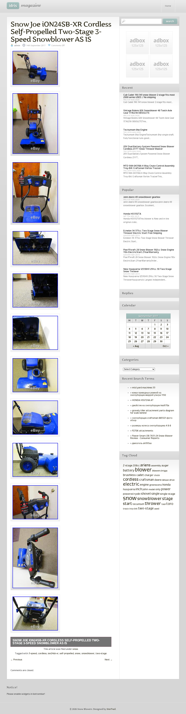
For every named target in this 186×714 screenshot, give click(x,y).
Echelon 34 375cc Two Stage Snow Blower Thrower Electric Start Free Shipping (145, 232)
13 (142, 333)
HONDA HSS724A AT (142, 400)
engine (144, 485)
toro (169, 504)
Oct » (166, 346)
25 (129, 342)
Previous (16, 660)
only (158, 489)
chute (157, 475)
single (155, 494)
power (166, 489)
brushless (129, 475)
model (152, 490)
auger (165, 465)
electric (131, 484)
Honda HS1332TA (132, 214)
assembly (156, 466)
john (145, 489)
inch (139, 489)
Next (108, 660)
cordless (42, 654)
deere (157, 480)
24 (167, 337)
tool (163, 504)
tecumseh (138, 504)
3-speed (33, 654)
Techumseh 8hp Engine (135, 130)
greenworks (155, 485)
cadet (140, 475)
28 (148, 342)
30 (161, 342)
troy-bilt (133, 509)
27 (142, 342)
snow (75, 649)
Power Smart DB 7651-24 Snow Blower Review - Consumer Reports (151, 437)
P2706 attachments (142, 431)
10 (167, 329)
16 (161, 333)
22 (154, 337)
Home (168, 6)
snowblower (88, 654)
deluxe (165, 480)
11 (129, 333)
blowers (156, 471)
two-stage (101, 654)
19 (136, 337)
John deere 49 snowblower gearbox (141, 197)
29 (154, 342)
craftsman (146, 480)
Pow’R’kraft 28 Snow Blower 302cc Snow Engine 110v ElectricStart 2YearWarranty (148, 251)
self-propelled (67, 654)
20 (142, 337)
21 (148, 337)
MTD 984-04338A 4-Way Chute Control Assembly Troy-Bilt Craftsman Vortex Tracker (149, 167)
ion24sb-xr (53, 654)
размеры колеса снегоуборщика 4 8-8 (151, 426)
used (156, 509)
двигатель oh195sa (141, 443)
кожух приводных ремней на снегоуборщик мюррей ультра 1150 (148, 394)
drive (172, 480)
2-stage (127, 465)
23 (161, 337)
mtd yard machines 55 (143, 388)
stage (167, 499)
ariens (145, 465)
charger (148, 475)
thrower (153, 504)
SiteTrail (111, 709)
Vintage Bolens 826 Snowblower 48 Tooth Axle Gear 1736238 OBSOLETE (147, 112)
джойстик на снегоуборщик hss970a (150, 406)
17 (167, 333)
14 (148, 333)
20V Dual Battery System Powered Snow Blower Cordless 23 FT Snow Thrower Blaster (148, 148)
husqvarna (129, 489)
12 (136, 333)
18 (129, 337)
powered (128, 494)
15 (155, 333)
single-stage (167, 494)
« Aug (136, 346)
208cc (136, 466)
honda (166, 484)
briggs (164, 471)
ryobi (137, 494)
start (127, 504)
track (126, 509)
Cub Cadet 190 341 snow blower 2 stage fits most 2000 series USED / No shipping (149, 96)
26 (135, 342)
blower (143, 470)
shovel (146, 493)
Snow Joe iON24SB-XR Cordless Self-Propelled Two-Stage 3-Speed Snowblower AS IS (61, 31)
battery (128, 470)
